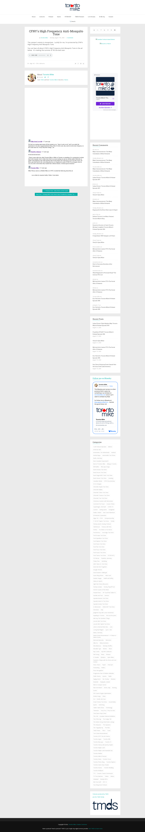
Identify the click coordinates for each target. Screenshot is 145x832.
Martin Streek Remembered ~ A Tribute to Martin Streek (104, 636)
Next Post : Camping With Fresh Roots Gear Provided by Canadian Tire (55, 194)
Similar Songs (97, 696)
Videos (112, 776)
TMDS (42, 80)
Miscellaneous (97, 646)
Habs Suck (108, 575)
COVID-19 (110, 507)
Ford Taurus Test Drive (99, 555)
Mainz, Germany (97, 632)
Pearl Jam (110, 665)
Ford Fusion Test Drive (99, 552)
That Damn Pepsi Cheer (99, 713)
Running (114, 687)
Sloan (104, 696)
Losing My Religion (98, 630)
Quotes (104, 676)
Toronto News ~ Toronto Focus (102, 759)
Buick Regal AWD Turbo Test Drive (102, 475)
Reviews (113, 679)
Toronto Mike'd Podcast (99, 756)
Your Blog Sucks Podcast (100, 785)
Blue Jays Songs (105, 467)
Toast (108, 730)
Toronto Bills (106, 739)
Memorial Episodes (98, 640)
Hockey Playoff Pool (109, 587)
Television (96, 710)
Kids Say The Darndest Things (101, 618)
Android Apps (97, 455)
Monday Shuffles (107, 646)
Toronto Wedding (108, 767)
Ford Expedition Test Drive (100, 538)
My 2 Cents (96, 651)
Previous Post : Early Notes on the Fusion (56, 191)
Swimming (101, 705)
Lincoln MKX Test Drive (99, 621)
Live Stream (91, 16)
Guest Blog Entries (98, 575)
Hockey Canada (97, 587)
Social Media (112, 702)
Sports (95, 705)
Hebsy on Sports (97, 581)
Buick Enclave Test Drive (100, 469)
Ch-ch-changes (97, 484)
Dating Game (103, 509)
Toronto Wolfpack (98, 770)
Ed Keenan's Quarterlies (99, 515)
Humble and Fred (98, 595)
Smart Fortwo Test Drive (100, 702)
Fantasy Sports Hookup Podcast (102, 524)
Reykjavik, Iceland (105, 682)
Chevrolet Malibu (97, 489)
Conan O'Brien (110, 504)
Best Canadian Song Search (100, 461)
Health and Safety (108, 578)
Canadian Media (97, 481)
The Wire (107, 727)
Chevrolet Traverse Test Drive (101, 495)
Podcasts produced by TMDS (100, 794)
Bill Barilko (96, 467)
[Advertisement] (107, 58)
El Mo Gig (102, 16)
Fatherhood (96, 527)
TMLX (103, 730)
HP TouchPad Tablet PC (109, 592)
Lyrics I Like (108, 630)
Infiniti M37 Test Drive (109, 607)
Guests (59, 16)
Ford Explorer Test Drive (100, 541)
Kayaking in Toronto (98, 615)
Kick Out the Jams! (111, 615)
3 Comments (70, 38)
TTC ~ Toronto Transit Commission (103, 773)
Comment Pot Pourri (99, 504)
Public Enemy (97, 676)
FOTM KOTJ (111, 555)
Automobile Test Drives (108, 455)
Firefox (95, 529)
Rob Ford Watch (97, 687)
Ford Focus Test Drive (99, 549)
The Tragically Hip (98, 727)
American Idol (97, 449)
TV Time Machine (98, 776)
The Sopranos (107, 725)
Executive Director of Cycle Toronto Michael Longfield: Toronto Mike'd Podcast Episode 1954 (103, 227)
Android (113, 452)
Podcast (51, 16)
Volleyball (95, 779)
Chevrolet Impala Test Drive (100, 487)
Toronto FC (108, 742)
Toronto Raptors (110, 762)
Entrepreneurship (109, 518)
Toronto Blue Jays (98, 742)
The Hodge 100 (107, 719)
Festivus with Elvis (106, 527)
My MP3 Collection (106, 651)
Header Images (97, 578)
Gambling (104, 561)
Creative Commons (81, 824)
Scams (95, 690)
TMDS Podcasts (79, 16)
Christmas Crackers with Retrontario (103, 501)
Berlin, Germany (97, 458)
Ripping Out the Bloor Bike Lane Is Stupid (105, 210)
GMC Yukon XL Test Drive (100, 564)
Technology (109, 707)
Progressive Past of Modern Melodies (103, 673)
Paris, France (96, 665)
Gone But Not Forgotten (100, 567)
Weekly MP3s (104, 779)
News (102, 654)
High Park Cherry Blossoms (100, 584)
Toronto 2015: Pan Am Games (101, 736)
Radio (110, 676)
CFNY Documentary (109, 481)
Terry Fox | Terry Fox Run (108, 710)
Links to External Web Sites (100, 627)
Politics (103, 667)
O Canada (96, 657)
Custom (95, 509)
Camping (110, 478)
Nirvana (108, 654)
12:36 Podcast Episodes (99, 447)
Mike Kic (95, 643)
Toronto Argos (97, 739)
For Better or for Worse (105, 529)
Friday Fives (96, 561)
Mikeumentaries (104, 643)
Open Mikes (110, 657)
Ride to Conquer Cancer (99, 685)
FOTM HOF (68, 16)
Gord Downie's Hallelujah (100, 572)
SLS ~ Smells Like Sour (99, 699)
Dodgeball (111, 509)
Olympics (103, 657)
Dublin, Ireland (97, 512)
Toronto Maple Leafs (99, 747)
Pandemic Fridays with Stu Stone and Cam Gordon (104, 661)
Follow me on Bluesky (102, 378)
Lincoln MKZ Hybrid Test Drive (101, 624)
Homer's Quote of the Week (101, 590)
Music (110, 648)
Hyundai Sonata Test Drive (100, 604)
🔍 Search (72, 21)
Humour (107, 595)
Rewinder (95, 682)
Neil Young (96, 654)
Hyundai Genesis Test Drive (100, 598)
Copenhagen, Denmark (99, 507)
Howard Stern (97, 592)
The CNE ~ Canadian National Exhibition (104, 716)
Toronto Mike (44, 38)
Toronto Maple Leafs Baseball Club (103, 750)
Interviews (96, 610)
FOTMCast (96, 558)
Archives (42, 16)
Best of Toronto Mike (99, 464)
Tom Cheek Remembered (100, 733)
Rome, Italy (107, 687)
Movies (105, 648)
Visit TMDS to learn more (95, 828)
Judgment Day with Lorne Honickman (103, 612)
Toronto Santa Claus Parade (101, 765)
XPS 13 (105, 782)
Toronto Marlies (97, 753)
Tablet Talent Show (98, 707)
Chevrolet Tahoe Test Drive (100, 492)
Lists (111, 627)
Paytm (104, 665)
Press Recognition (98, 670)
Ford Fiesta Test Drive (99, 544)
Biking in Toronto (111, 464)
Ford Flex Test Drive (98, 547)
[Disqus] (56, 114)
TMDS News (96, 730)
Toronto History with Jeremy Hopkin (103, 745)
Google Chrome (97, 570)
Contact (111, 16)
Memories (42, 63)
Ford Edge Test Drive (108, 532)
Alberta (110, 447)
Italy (102, 610)
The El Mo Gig (97, 719)
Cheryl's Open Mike (98, 195)
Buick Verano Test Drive (99, 478)
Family (112, 521)
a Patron (65, 80)
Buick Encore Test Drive (99, 472)
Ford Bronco (96, 532)
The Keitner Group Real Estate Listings (103, 722)
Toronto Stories (97, 767)
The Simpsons (97, 725)
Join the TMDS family (98, 797)
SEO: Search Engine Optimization (102, 693)
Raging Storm (97, 679)
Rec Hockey (106, 679)
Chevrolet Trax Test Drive (100, 498)
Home (34, 16)
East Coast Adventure (109, 512)
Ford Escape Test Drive (99, 535)
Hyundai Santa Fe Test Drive (101, 601)
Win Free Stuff (97, 782)
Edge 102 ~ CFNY (34, 63)
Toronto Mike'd (53, 80)
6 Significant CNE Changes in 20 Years (104, 236)
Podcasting (96, 667)
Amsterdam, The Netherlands (101, 452)
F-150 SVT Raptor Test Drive (101, 521)
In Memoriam (97, 607)
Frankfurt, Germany (106, 558)
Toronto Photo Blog (98, 762)
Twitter (107, 776)
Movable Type (97, 648)
